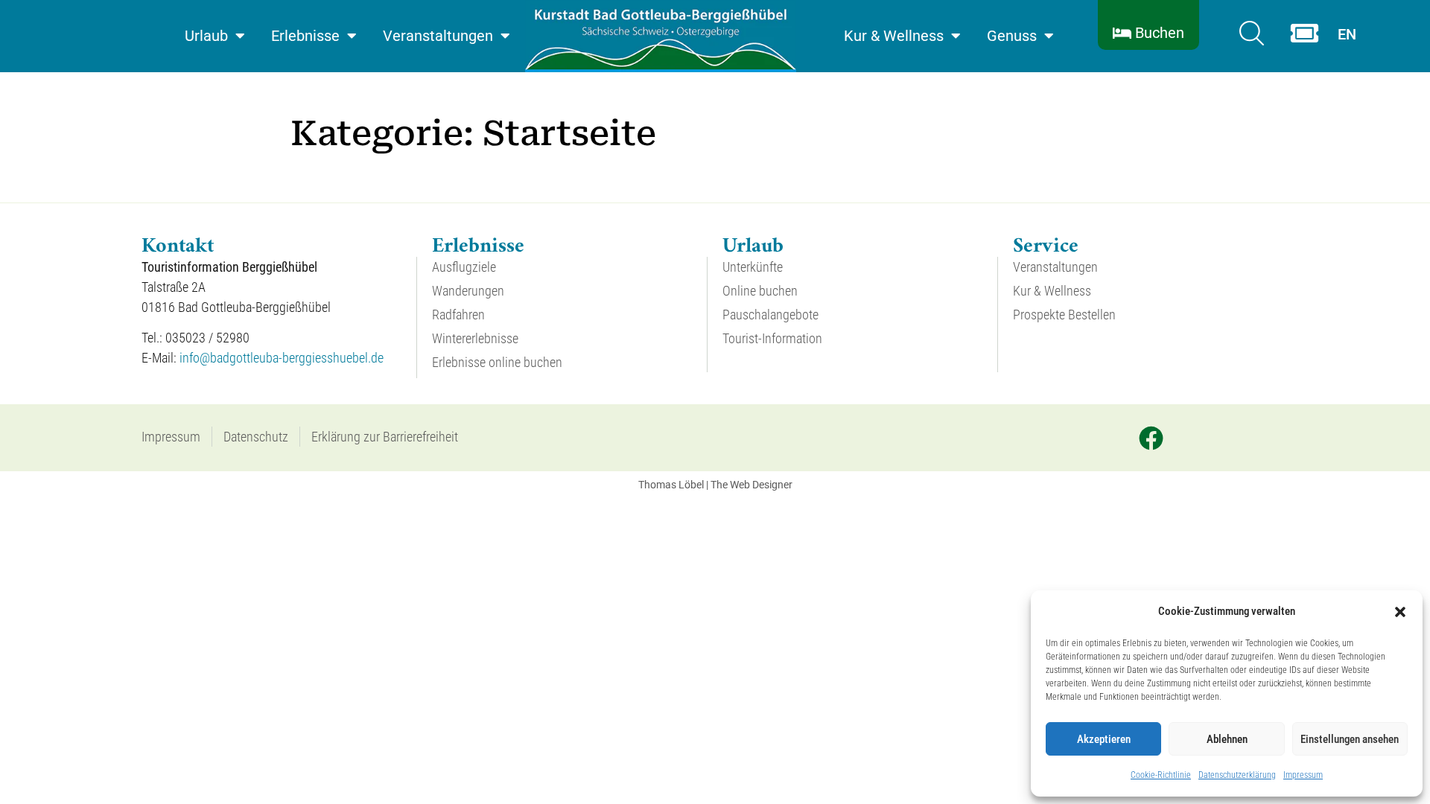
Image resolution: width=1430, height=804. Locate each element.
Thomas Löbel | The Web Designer (715, 485)
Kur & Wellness (894, 36)
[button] (1400, 611)
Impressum (1303, 775)
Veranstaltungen (438, 36)
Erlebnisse (305, 36)
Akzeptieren (1104, 739)
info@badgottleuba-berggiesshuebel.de (281, 358)
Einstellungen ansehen (1349, 739)
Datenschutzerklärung (1237, 775)
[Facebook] (1150, 437)
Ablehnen (1227, 739)
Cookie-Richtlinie (1161, 775)
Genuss (1012, 36)
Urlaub (206, 36)
